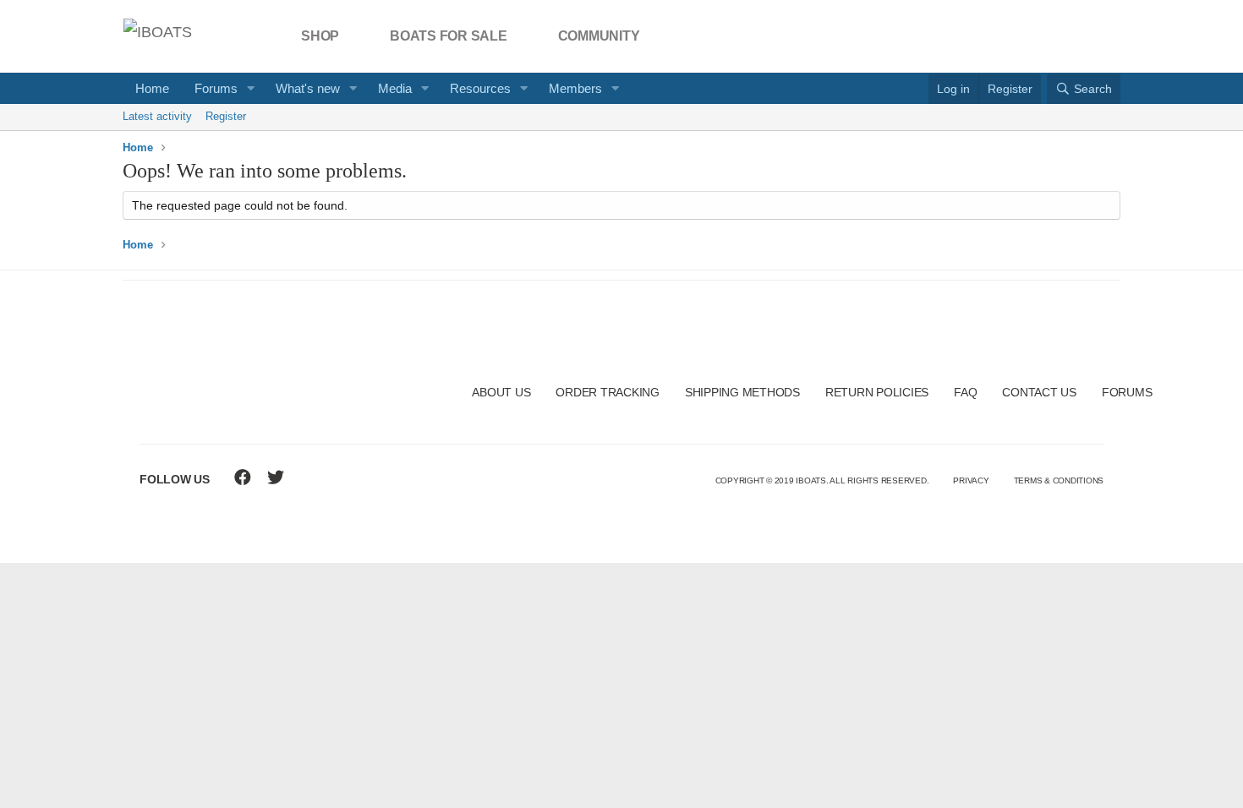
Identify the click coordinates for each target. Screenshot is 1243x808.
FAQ (965, 392)
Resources (480, 88)
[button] (251, 88)
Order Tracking (608, 392)
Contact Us (1039, 392)
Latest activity (157, 116)
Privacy (970, 480)
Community (599, 36)
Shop (320, 36)
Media (395, 88)
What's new (308, 88)
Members (575, 88)
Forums (216, 88)
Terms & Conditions (1059, 480)
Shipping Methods (742, 392)
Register (225, 116)
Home (152, 88)
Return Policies (876, 392)
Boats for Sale (448, 36)
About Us (501, 392)
